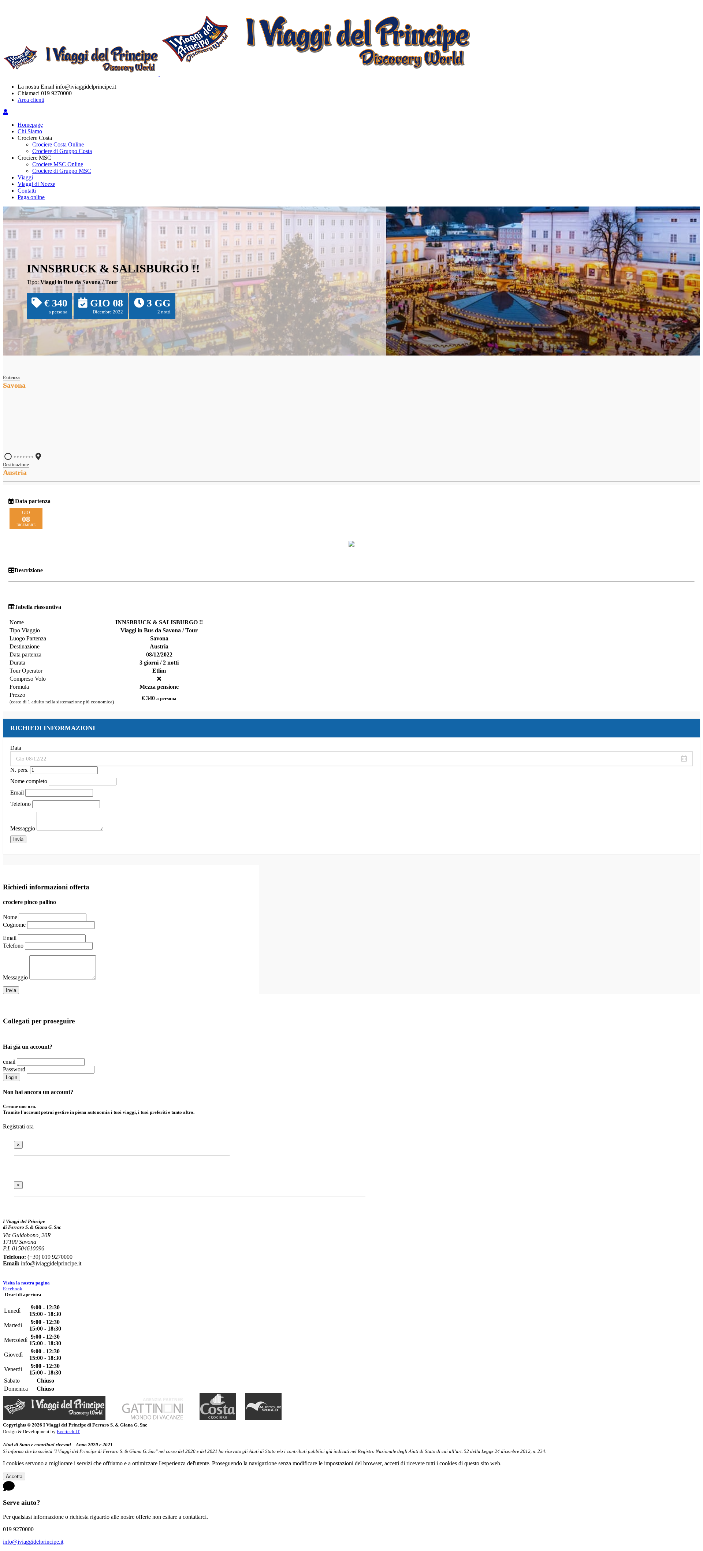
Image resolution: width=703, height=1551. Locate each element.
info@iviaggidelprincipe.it (33, 1542)
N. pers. (19, 770)
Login (11, 1077)
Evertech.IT (68, 1431)
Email (17, 792)
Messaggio (22, 828)
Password (14, 1069)
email (9, 1062)
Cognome (14, 925)
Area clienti (31, 100)
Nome (10, 917)
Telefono (20, 804)
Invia (18, 839)
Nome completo (28, 781)
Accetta (14, 1476)
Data (15, 748)
